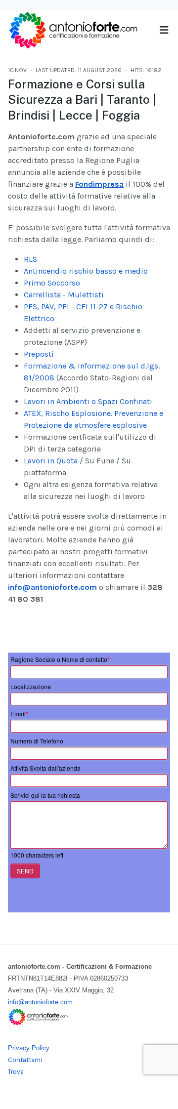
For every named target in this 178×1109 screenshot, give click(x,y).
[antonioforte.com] (72, 29)
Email (19, 713)
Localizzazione (30, 686)
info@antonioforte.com (52, 587)
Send (25, 870)
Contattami (25, 1060)
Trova (16, 1071)
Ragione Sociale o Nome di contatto (60, 659)
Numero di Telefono (36, 741)
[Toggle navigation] (164, 30)
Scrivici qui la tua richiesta (45, 795)
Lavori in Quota (51, 460)
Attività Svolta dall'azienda (45, 768)
